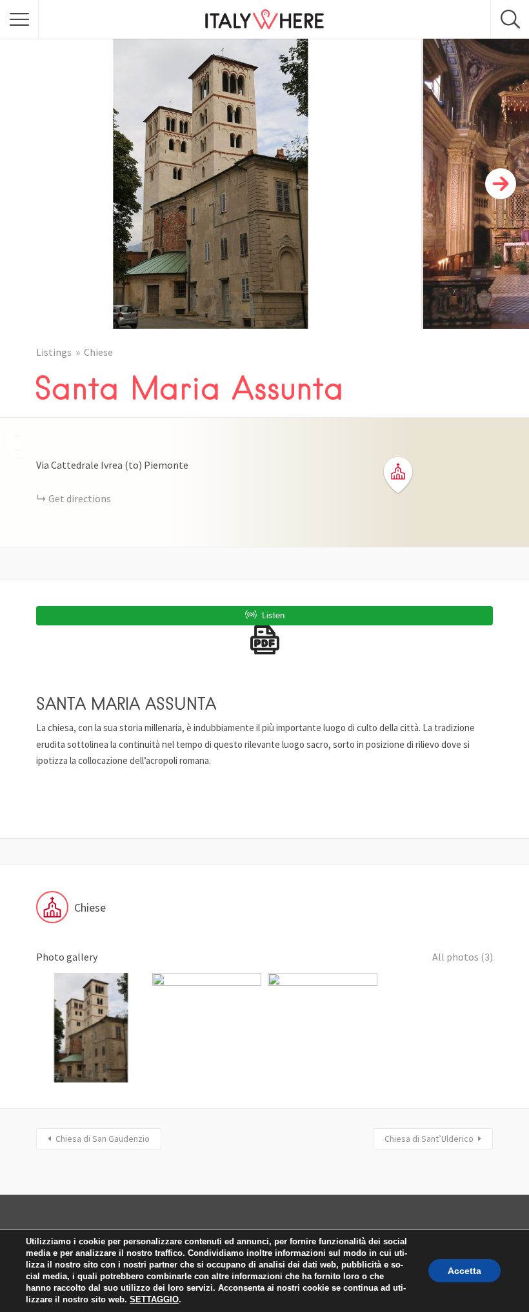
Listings (54, 352)
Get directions (79, 498)
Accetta (464, 1271)
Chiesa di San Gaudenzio (102, 1138)
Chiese (98, 352)
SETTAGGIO (154, 1299)
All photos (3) (462, 956)
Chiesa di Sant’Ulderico (429, 1138)
